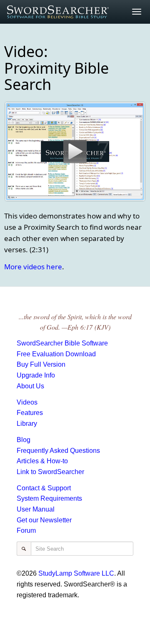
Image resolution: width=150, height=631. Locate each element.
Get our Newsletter (44, 520)
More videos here (33, 266)
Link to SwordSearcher (50, 471)
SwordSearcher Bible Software (62, 343)
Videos (27, 402)
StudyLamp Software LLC (76, 573)
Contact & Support (44, 488)
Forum (26, 530)
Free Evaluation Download (56, 354)
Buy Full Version (41, 364)
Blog (23, 439)
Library (27, 423)
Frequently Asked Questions (58, 450)
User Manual (36, 509)
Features (30, 412)
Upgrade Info (36, 375)
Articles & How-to (42, 461)
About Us (30, 386)
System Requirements (49, 498)
